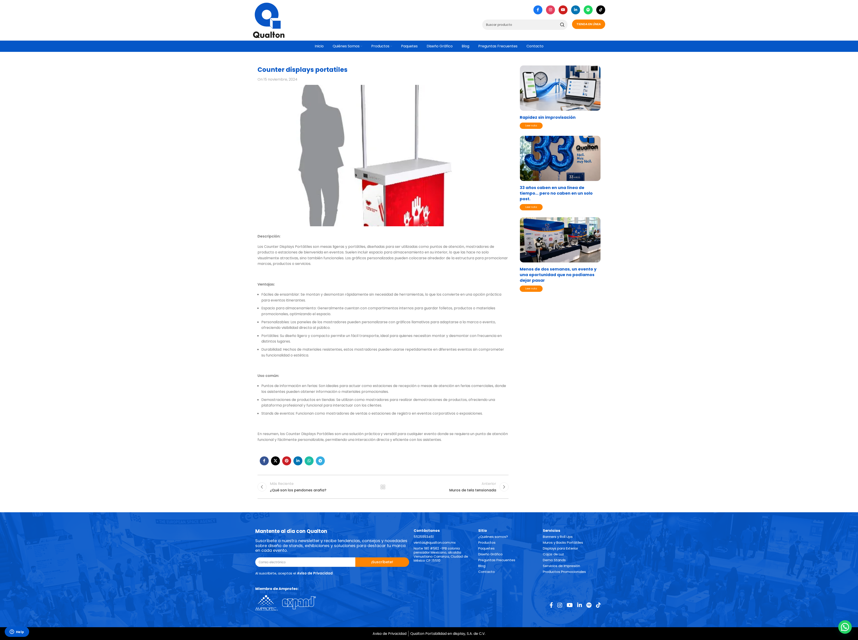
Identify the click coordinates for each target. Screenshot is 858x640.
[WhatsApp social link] (309, 460)
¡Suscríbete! (382, 562)
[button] (845, 627)
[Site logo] (268, 19)
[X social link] (275, 460)
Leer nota (531, 125)
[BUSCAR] (562, 25)
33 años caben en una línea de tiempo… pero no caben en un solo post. (556, 193)
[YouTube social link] (563, 9)
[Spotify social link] (588, 9)
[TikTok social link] (600, 9)
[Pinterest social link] (286, 460)
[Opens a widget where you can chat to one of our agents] (16, 632)
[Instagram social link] (550, 9)
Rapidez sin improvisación (548, 117)
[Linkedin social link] (575, 9)
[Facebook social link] (537, 9)
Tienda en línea (588, 24)
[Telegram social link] (320, 460)
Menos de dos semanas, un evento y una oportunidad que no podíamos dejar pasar (558, 274)
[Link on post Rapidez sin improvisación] (560, 88)
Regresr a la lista (383, 486)
